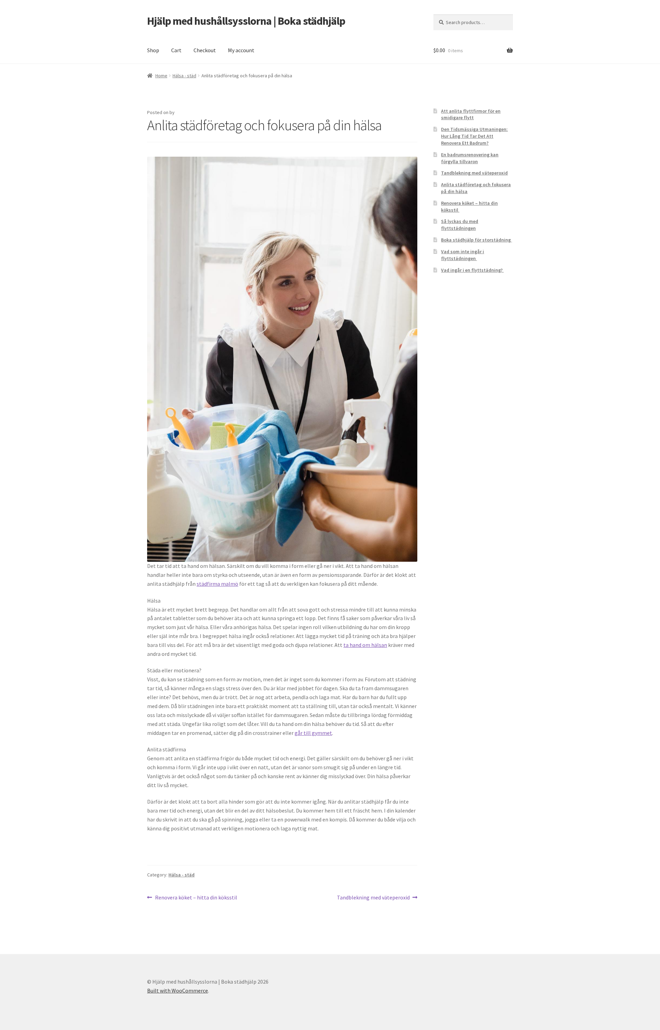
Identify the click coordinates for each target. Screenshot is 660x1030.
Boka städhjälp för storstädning (476, 240)
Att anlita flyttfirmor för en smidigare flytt (470, 114)
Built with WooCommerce (177, 990)
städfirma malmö (217, 583)
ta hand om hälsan (365, 644)
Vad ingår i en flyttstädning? (472, 270)
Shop (153, 50)
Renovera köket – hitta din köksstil (196, 898)
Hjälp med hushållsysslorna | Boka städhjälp (246, 21)
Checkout (205, 50)
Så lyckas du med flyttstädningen (459, 224)
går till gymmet (313, 732)
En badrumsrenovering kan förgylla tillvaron (469, 158)
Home (161, 75)
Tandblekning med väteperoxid (373, 898)
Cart (176, 50)
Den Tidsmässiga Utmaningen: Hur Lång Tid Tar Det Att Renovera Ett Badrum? (474, 136)
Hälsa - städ (184, 75)
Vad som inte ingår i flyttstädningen (462, 254)
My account (241, 50)
